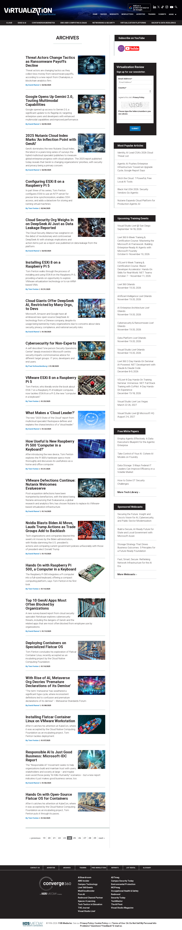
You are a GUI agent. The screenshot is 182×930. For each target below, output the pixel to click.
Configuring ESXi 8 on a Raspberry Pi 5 (45, 183)
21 (54, 838)
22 (59, 838)
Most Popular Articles (130, 145)
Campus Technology (87, 884)
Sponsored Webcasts (130, 506)
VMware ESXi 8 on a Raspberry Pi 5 (51, 380)
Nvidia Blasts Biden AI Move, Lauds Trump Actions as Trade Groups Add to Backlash (51, 527)
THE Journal (84, 908)
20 (49, 838)
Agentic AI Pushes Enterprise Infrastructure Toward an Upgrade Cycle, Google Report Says (135, 167)
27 (84, 838)
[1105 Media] (51, 894)
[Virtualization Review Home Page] (30, 12)
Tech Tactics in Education (90, 904)
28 (90, 838)
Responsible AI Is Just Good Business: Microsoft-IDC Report (49, 756)
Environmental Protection (123, 884)
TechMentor (117, 901)
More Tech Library (127, 492)
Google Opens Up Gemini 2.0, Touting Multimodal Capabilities (49, 100)
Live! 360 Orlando (126, 284)
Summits (162, 14)
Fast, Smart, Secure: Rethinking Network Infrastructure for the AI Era (134, 562)
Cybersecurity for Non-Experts (51, 343)
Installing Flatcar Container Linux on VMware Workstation (50, 719)
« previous (35, 838)
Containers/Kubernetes (43, 23)
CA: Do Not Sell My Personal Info (141, 923)
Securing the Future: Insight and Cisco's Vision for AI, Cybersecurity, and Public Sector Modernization (135, 517)
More (171, 14)
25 (74, 838)
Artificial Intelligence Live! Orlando (134, 296)
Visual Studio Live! (86, 911)
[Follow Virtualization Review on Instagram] (166, 7)
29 (95, 838)
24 (69, 838)
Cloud (9, 23)
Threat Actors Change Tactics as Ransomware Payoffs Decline (50, 61)
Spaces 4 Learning (86, 901)
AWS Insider (83, 881)
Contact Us (35, 868)
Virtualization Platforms (133, 23)
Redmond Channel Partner (90, 898)
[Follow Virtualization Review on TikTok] (162, 7)
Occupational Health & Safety (124, 891)
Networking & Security (103, 23)
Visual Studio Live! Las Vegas (132, 401)
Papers (103, 14)
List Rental (131, 868)
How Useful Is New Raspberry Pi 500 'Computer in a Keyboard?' (50, 445)
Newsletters (127, 14)
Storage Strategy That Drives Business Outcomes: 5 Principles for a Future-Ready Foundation (136, 547)
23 (64, 838)
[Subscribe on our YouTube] (127, 51)
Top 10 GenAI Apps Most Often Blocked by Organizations (46, 604)
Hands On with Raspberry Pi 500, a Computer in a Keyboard (51, 567)
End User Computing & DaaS (73, 23)
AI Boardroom (84, 877)
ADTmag (115, 877)
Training (151, 14)
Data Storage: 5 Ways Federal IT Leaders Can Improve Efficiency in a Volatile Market (136, 469)
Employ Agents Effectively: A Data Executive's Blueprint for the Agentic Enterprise (136, 442)
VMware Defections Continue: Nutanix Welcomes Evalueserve (50, 484)
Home (95, 14)
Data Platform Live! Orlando (131, 337)
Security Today (118, 898)
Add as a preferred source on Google (141, 8)
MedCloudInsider (86, 891)
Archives (67, 868)
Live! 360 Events (85, 887)
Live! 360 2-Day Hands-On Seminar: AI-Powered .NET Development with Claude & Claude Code (136, 364)
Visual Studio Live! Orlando (131, 349)
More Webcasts (126, 574)
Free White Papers (128, 431)
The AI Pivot (116, 904)
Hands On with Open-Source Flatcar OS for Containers (49, 796)
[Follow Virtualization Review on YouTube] (171, 7)
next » (102, 838)
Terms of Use (118, 923)
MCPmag (115, 887)
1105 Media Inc (65, 923)
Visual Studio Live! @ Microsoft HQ (135, 413)
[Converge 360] (55, 884)
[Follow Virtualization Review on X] (158, 7)
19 (44, 838)
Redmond (115, 894)
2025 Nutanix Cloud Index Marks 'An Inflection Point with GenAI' (51, 139)
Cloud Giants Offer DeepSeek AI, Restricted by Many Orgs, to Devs (50, 305)
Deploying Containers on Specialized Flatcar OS (46, 645)
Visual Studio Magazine (122, 908)
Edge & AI (22, 23)
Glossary (147, 868)
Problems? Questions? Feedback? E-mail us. (101, 926)
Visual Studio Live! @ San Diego (133, 225)
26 (79, 838)
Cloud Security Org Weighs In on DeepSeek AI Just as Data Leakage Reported (50, 224)
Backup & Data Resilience (164, 23)
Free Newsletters (99, 868)
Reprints (115, 868)
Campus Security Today (122, 881)
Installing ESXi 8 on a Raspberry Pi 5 (43, 264)
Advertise (140, 14)
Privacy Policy (138, 97)
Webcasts (114, 14)
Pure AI (81, 894)
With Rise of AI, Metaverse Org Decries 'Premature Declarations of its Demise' (48, 682)
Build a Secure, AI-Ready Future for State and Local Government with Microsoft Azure (135, 532)
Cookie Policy (101, 923)
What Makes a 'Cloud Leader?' (50, 413)
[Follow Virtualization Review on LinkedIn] (154, 7)
